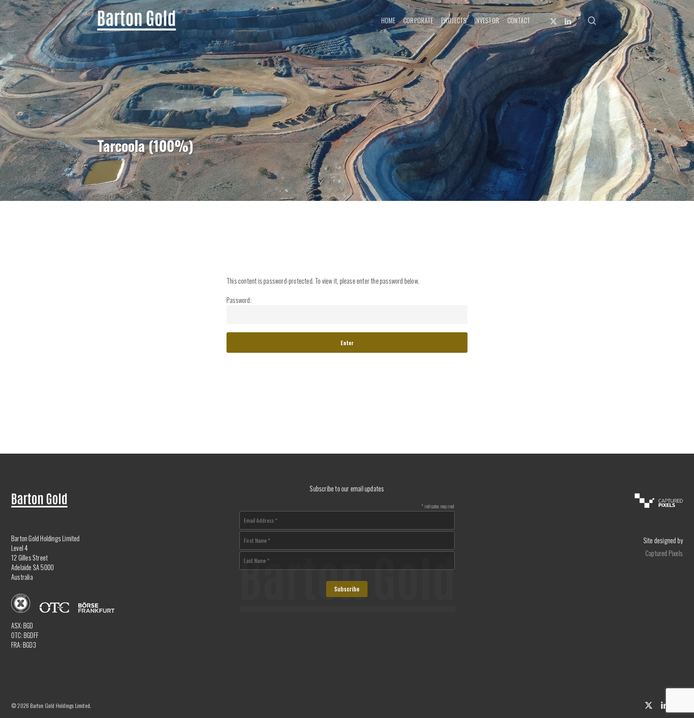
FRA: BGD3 (23, 645)
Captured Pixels (664, 553)
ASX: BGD (22, 625)
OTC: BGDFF (25, 635)
